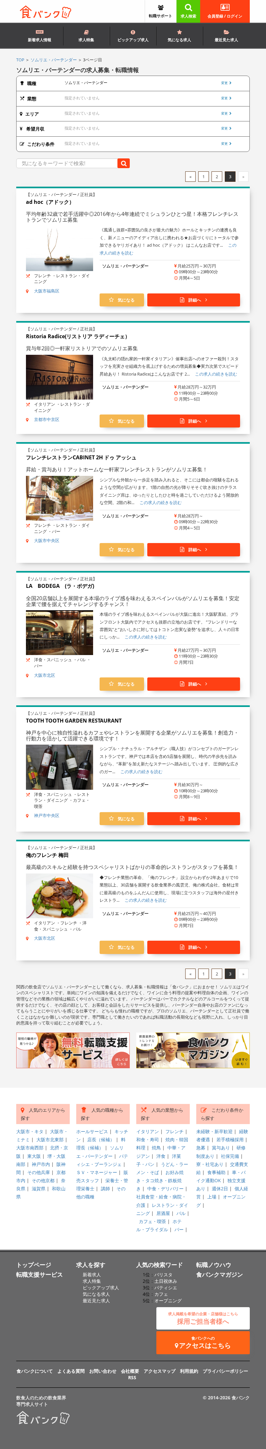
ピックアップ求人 (133, 40)
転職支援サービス (39, 1274)
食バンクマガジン (219, 1274)
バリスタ (163, 1274)
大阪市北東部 (50, 1139)
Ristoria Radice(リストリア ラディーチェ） (78, 336)
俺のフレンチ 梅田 (47, 855)
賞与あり (221, 1148)
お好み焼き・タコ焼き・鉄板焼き (160, 1180)
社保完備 (230, 1156)
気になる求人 (179, 40)
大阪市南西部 (29, 1148)
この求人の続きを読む (216, 374)
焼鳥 (156, 1148)
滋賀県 (38, 1188)
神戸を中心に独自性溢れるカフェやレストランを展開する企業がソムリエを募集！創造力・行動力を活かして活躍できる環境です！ (132, 735)
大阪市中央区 (46, 540)
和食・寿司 (147, 1139)
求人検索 (188, 16)
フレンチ (174, 1131)
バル (181, 1213)
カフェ (161, 1294)
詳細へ (194, 300)
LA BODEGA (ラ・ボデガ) (60, 585)
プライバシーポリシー (225, 1371)
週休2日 (220, 1188)
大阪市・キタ (29, 1131)
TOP (20, 60)
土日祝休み (165, 1281)
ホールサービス (92, 1131)
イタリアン (147, 1131)
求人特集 (86, 40)
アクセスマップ (159, 1371)
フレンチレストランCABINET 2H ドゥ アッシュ (81, 457)
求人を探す (90, 1265)
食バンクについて (35, 1371)
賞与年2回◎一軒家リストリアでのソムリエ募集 (82, 348)
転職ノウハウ (213, 1265)
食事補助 (216, 1172)
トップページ (33, 1265)
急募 (200, 1148)
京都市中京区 (46, 419)
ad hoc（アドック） (50, 201)
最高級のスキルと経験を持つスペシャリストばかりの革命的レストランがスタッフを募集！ (132, 867)
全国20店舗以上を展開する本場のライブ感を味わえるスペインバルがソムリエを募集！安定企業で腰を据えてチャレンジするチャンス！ (132, 601)
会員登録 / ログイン (225, 16)
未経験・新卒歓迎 (214, 1131)
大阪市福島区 (46, 291)
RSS (132, 1377)
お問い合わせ (102, 1371)
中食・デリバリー (165, 1188)
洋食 (160, 1156)
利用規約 (189, 1371)
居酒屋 (163, 1213)
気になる (124, 300)
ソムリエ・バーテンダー (53, 60)
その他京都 (43, 1180)
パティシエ (165, 1287)
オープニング (168, 1300)
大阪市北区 (44, 675)
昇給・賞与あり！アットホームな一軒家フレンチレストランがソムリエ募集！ (117, 469)
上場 (211, 1197)
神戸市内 (41, 1164)
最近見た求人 (226, 40)
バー (179, 1229)
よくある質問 (71, 1371)
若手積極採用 (230, 1139)
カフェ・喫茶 (152, 1221)
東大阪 (34, 1156)
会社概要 (130, 1371)
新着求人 (92, 1274)
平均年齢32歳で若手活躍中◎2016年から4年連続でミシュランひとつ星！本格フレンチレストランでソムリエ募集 (132, 216)
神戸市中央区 (46, 815)
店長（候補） (101, 1139)
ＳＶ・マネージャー (96, 1172)
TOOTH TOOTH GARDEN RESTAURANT (74, 720)
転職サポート (160, 16)
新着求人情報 (39, 40)
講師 (105, 1188)
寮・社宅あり (210, 1164)
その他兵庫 (38, 1172)
